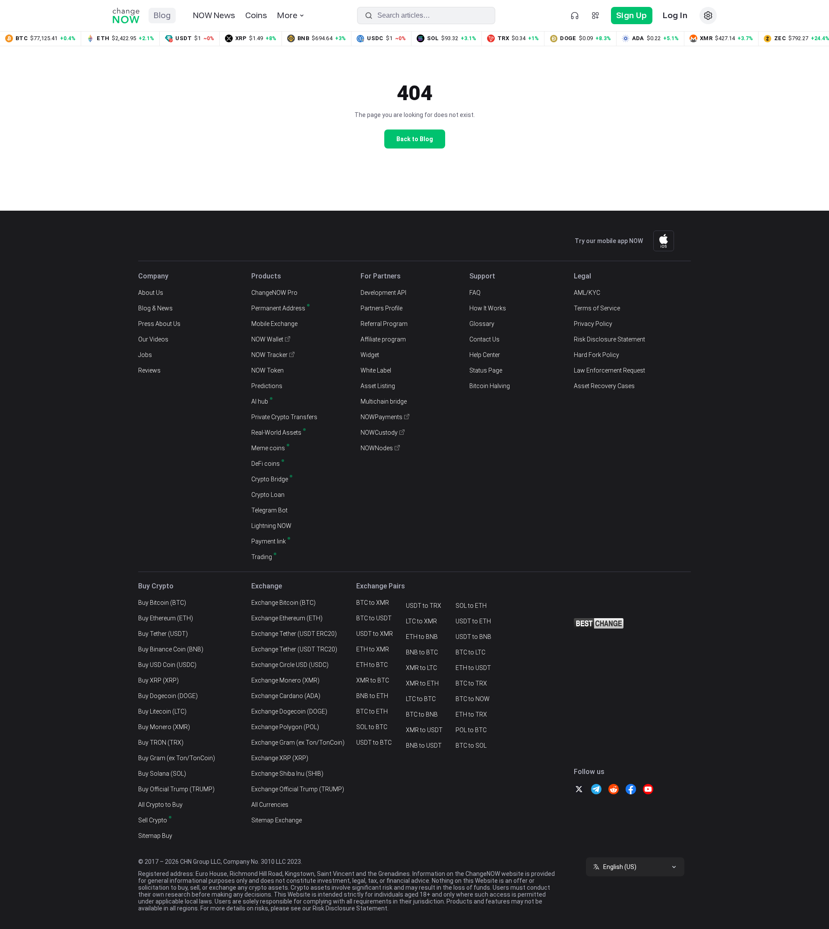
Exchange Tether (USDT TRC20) (294, 649)
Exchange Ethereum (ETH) (287, 618)
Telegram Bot (269, 510)
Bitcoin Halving (489, 385)
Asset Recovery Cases (604, 385)
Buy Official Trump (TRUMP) (176, 789)
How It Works (487, 308)
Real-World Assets (276, 432)
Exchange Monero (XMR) (285, 680)
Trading (261, 556)
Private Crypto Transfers (284, 417)
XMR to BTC (372, 680)
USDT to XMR (374, 633)
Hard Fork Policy (596, 354)
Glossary (481, 323)
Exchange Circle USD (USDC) (290, 664)
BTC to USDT (374, 618)
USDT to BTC (374, 742)
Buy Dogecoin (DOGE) (168, 695)
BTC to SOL (471, 745)
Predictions (266, 385)
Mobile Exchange (274, 323)
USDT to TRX (423, 605)
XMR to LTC (421, 667)
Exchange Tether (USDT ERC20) (294, 633)
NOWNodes (377, 448)
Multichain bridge (384, 401)
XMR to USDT (424, 730)
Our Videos (153, 339)
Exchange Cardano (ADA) (285, 695)
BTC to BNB (422, 714)
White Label (376, 370)
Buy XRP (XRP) (158, 680)
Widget (370, 354)
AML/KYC (587, 292)
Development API (383, 292)
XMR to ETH (422, 683)
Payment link (268, 541)
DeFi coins (265, 463)
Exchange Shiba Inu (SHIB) (287, 773)
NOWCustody (379, 432)
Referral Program (384, 323)
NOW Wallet (267, 339)
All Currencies (269, 804)
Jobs (145, 354)
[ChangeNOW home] (126, 15)
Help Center (484, 354)
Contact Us (484, 339)
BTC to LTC (470, 652)
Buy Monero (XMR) (164, 727)
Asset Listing (378, 385)
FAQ (475, 292)
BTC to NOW (473, 698)
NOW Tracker (269, 354)
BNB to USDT (424, 745)
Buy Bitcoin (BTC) (162, 602)
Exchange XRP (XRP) (279, 758)
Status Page (485, 370)
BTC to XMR (372, 602)
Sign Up (631, 15)
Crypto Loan (268, 494)
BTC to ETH (372, 711)
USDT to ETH (473, 621)
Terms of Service (597, 308)
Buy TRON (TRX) (161, 742)
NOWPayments (381, 417)
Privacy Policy (593, 323)
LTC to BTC (421, 698)
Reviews (149, 370)
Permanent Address (278, 308)
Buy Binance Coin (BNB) (170, 649)
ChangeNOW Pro (274, 292)
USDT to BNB (473, 636)
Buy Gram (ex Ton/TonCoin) (176, 758)
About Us (150, 292)
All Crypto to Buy (160, 804)
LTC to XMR (421, 621)
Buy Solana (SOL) (162, 773)
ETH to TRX (471, 714)
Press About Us (159, 323)
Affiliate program (383, 339)
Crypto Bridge (269, 479)
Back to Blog (414, 139)
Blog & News (155, 308)
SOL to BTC (371, 727)
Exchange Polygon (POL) (285, 727)
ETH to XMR (372, 649)
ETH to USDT (473, 667)
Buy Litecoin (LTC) (162, 711)
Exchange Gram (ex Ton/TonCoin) (298, 742)
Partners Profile (381, 308)
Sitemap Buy (155, 835)
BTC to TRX (471, 683)
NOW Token (267, 370)
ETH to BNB (422, 636)
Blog (162, 15)
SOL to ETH (471, 605)
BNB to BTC (422, 652)
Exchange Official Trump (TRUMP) (297, 789)
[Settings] (708, 15)
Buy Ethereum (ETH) (165, 618)
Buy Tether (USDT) (163, 633)
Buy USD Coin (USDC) (167, 664)
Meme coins (268, 448)
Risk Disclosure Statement (609, 339)
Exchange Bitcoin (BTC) (283, 602)
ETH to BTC (372, 664)
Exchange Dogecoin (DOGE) (289, 711)
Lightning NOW (271, 525)
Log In (675, 15)
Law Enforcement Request (609, 370)
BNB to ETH (372, 695)
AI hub (259, 401)
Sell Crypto (152, 820)
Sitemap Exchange (276, 820)
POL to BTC (471, 730)
